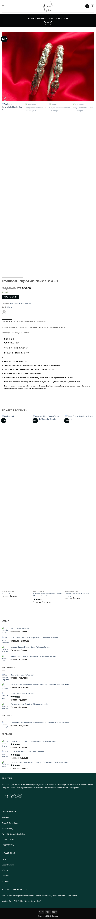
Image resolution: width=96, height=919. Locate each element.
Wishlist (5, 870)
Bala (11, 303)
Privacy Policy (7, 828)
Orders (4, 859)
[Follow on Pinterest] (20, 796)
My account (6, 881)
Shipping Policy (8, 845)
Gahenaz (9, 307)
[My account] (87, 6)
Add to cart (10, 297)
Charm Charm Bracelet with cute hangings (77, 595)
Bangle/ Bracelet (58, 18)
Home (31, 18)
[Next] (89, 67)
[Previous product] (50, 22)
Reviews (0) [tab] (41, 321)
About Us (5, 817)
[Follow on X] (16, 796)
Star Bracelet (6, 594)
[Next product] (46, 22)
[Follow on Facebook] (7, 796)
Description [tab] (7, 321)
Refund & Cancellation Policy (13, 834)
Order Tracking (8, 865)
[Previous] (6, 67)
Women (41, 18)
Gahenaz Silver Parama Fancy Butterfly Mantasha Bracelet (47, 595)
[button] (3, 6)
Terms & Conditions (10, 823)
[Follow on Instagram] (12, 796)
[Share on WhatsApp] (4, 312)
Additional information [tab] (24, 321)
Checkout (6, 875)
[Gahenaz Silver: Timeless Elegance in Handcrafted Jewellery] (48, 6)
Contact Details (8, 839)
